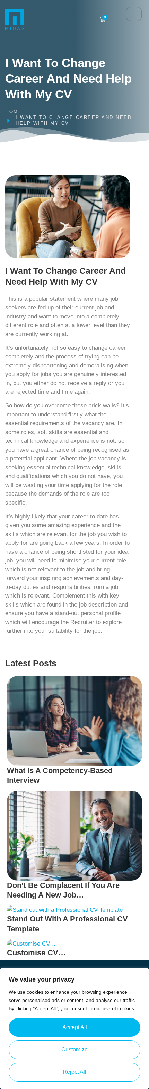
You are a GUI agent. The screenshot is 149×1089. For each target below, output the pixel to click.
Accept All (74, 1027)
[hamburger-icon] (134, 14)
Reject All (74, 1072)
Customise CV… (36, 952)
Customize (74, 1049)
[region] (74, 1028)
